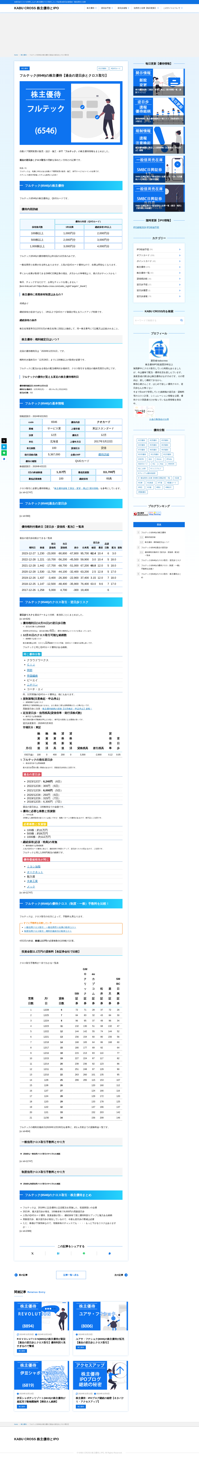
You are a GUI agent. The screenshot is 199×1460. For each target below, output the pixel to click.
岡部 (29, 670)
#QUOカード (115, 68)
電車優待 (142, 492)
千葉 (160, 483)
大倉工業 (32, 881)
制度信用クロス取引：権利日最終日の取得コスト (48, 931)
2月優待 (154, 440)
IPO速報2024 (139, 227)
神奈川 (169, 487)
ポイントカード (146, 261)
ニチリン (32, 684)
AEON (141, 459)
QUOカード (143, 464)
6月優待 (165, 445)
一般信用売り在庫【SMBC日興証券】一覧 (154, 478)
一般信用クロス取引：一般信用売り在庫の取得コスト (50, 927)
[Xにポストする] (32, 1253)
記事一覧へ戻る (71, 1275)
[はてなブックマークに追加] (58, 1253)
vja (162, 464)
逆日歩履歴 (143, 290)
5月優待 (154, 445)
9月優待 (165, 450)
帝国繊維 (32, 675)
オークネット (35, 872)
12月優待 (167, 454)
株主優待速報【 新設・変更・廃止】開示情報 (76, 488)
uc (154, 464)
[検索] (181, 321)
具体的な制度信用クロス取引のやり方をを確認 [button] (41, 1184)
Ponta (169, 459)
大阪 (149, 487)
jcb (151, 459)
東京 (159, 487)
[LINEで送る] (84, 1253)
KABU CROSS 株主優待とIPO (36, 8)
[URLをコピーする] (110, 1253)
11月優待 (155, 454)
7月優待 (142, 450)
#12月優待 (102, 68)
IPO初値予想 (153, 227)
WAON (171, 464)
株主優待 (90, 8)
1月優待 (142, 440)
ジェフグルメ (156, 469)
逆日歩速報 (122, 8)
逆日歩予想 (106, 8)
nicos (160, 459)
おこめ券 (142, 469)
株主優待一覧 (145, 273)
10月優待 (142, 454)
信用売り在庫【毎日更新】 (145, 8)
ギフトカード (145, 255)
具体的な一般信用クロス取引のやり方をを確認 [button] (41, 1154)
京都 (177, 478)
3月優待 (165, 440)
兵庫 (140, 483)
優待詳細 (103, 454)
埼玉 (140, 487)
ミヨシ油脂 (33, 866)
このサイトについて (171, 8)
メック (31, 886)
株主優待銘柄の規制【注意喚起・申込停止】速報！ (67, 709)
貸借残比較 (144, 279)
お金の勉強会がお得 (159, 419)
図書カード (172, 483)
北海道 (150, 483)
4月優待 (142, 445)
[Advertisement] (99, 32)
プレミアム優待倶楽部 (147, 473)
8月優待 (154, 450)
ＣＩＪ (31, 664)
